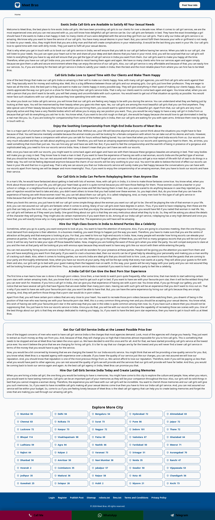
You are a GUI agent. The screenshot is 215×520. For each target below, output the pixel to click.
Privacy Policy (158, 497)
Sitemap (91, 497)
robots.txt (104, 497)
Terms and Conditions (136, 497)
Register (62, 497)
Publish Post (77, 497)
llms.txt (117, 497)
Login (52, 497)
